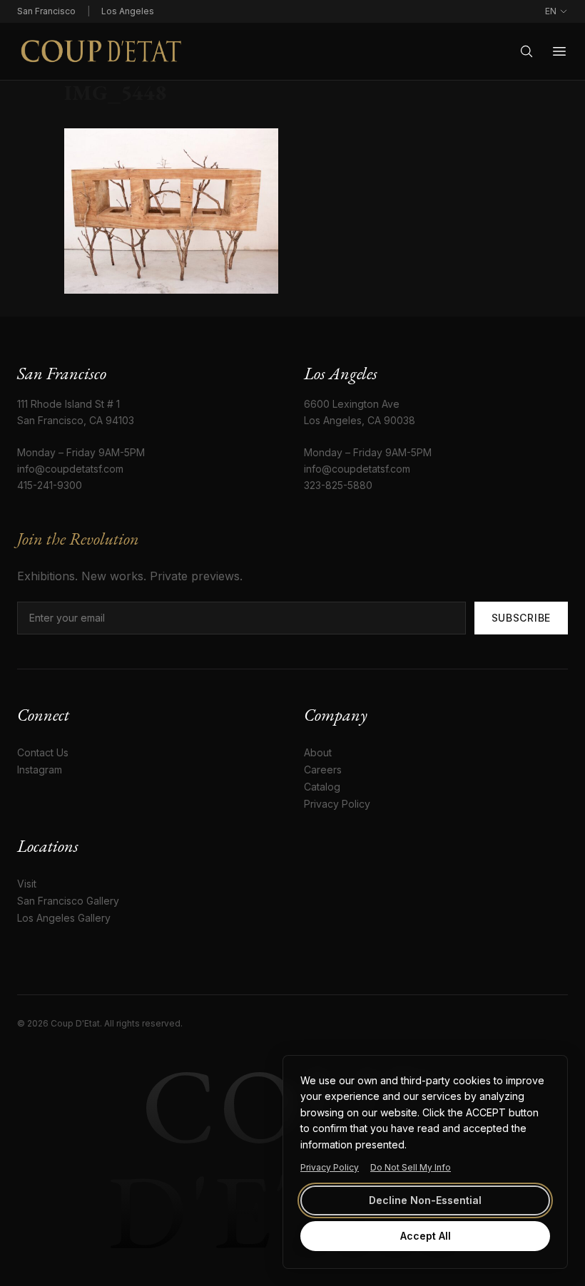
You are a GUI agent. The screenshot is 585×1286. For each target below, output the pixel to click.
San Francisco (46, 11)
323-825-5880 (338, 485)
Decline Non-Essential (425, 1200)
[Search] (526, 51)
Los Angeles (127, 11)
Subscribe (521, 618)
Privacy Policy (329, 1167)
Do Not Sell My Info (410, 1167)
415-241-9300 (49, 485)
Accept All (425, 1236)
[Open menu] (559, 51)
